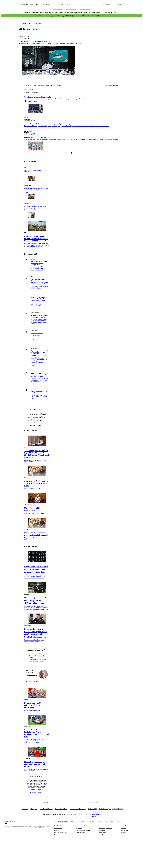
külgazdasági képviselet (29, 120)
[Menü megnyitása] (120, 5)
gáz (31, 370)
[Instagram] (34, 664)
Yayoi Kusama (27, 758)
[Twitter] (37, 664)
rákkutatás (26, 563)
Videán (30, 661)
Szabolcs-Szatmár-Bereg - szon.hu (105, 834)
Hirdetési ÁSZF (92, 809)
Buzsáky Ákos (27, 726)
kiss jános (33, 259)
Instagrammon (42, 659)
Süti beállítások (117, 809)
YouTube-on (36, 661)
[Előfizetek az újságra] (106, 5)
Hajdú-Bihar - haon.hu (80, 832)
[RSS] (46, 664)
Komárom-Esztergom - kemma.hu (105, 828)
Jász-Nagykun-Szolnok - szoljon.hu (106, 825)
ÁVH (32, 277)
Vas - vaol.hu (123, 828)
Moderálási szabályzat (105, 809)
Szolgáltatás (110, 821)
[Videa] (40, 664)
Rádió (119, 821)
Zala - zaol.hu (123, 832)
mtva (25, 477)
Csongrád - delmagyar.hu (59, 834)
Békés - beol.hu (57, 830)
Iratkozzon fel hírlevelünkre (35, 653)
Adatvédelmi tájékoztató (46, 809)
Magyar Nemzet (26, 23)
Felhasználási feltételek (61, 809)
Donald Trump (34, 348)
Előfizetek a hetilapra (36, 425)
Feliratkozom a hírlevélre (112, 85)
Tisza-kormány (27, 625)
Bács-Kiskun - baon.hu (58, 825)
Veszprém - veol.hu (124, 830)
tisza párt (33, 294)
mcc (25, 167)
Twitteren (31, 657)
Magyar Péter (27, 185)
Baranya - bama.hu (58, 828)
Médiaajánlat (34, 809)
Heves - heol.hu (79, 834)
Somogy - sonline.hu (103, 832)
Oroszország (27, 203)
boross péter (30, 672)
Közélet (73, 821)
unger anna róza (28, 504)
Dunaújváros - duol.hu (80, 825)
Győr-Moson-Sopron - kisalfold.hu (83, 830)
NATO (25, 232)
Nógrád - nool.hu (102, 830)
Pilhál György (29, 670)
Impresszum (25, 809)
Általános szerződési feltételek (78, 809)
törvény (26, 529)
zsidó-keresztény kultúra (24, 38)
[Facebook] (31, 664)
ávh (25, 447)
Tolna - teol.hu (123, 825)
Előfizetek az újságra (93, 802)
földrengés (26, 594)
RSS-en (42, 661)
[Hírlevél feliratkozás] (28, 664)
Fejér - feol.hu (79, 828)
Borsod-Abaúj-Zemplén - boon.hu (61, 832)
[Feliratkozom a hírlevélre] (34, 5)
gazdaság (26, 699)
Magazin (92, 821)
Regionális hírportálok (61, 821)
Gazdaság (82, 821)
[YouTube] (43, 664)
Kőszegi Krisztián (35, 312)
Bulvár (100, 821)
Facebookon (42, 656)
